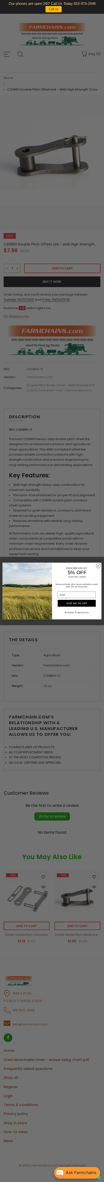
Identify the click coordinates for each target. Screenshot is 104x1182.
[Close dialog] (98, 566)
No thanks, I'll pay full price (77, 612)
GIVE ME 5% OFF (76, 603)
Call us (54, 9)
